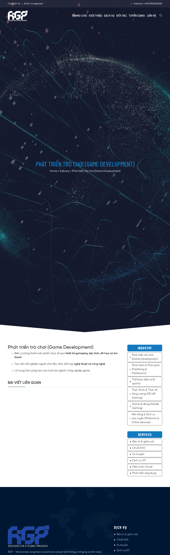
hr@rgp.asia (37, 3)
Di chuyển (138, 454)
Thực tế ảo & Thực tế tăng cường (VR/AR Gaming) (144, 393)
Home (53, 171)
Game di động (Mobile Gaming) (145, 406)
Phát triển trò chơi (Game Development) (145, 357)
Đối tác (121, 15)
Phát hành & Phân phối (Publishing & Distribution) (146, 369)
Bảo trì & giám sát (143, 441)
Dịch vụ (109, 15)
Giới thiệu (95, 15)
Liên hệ (151, 15)
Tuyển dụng (137, 15)
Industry (64, 171)
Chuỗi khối (138, 448)
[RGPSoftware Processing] (18, 15)
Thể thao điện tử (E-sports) (144, 381)
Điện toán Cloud (142, 466)
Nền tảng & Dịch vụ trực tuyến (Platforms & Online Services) (145, 418)
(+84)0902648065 (153, 3)
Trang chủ (79, 15)
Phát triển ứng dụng (144, 473)
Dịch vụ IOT (139, 460)
